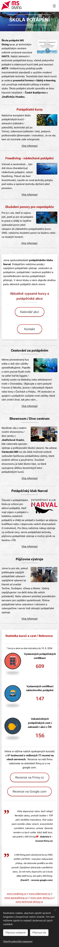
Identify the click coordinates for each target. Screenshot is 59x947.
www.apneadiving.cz (16, 897)
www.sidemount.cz (40, 893)
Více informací (30, 194)
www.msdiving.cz (16, 893)
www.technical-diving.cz (29, 901)
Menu (54, 6)
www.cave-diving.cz (41, 897)
